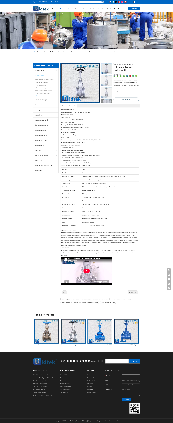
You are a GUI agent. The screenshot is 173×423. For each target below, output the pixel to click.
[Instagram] (122, 2)
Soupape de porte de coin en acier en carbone (95, 299)
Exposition (90, 386)
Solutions (90, 383)
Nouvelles (90, 389)
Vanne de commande (41, 120)
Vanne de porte (64, 378)
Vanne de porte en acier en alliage (121, 299)
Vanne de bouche (40, 130)
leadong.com (99, 421)
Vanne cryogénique (41, 140)
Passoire (38, 150)
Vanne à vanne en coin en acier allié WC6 (73, 345)
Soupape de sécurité (41, 125)
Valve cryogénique (65, 386)
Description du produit (68, 106)
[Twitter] (116, 2)
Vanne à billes (39, 71)
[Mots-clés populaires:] (102, 2)
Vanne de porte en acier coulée (45, 79)
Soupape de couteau (41, 155)
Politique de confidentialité (111, 421)
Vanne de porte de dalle (43, 93)
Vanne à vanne (40, 76)
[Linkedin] (113, 2)
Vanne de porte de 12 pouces (70, 302)
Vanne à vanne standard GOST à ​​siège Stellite (99, 345)
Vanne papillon (40, 110)
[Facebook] (110, 2)
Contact (134, 8)
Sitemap (84, 421)
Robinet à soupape (41, 100)
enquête (125, 99)
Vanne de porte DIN (42, 82)
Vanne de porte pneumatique (44, 88)
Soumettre (127, 399)
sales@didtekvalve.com (60, 2)
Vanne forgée (39, 115)
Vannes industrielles (93, 378)
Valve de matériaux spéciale (44, 165)
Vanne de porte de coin (43, 96)
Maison (89, 375)
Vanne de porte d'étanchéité (44, 90)
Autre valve (38, 160)
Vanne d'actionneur (41, 135)
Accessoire (38, 170)
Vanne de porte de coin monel (70, 299)
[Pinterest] (119, 2)
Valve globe (63, 380)
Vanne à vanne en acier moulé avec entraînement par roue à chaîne (126, 345)
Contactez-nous (91, 392)
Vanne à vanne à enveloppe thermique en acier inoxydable (46, 345)
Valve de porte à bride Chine (90, 302)
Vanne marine (39, 145)
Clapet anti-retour (40, 105)
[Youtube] (125, 2)
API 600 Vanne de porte (108, 302)
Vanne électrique (41, 85)
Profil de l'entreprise (93, 380)
